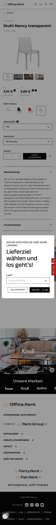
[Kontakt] (53, 260)
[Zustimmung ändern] (5, 515)
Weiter (35, 290)
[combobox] (28, 280)
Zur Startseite (17, 290)
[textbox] (28, 280)
